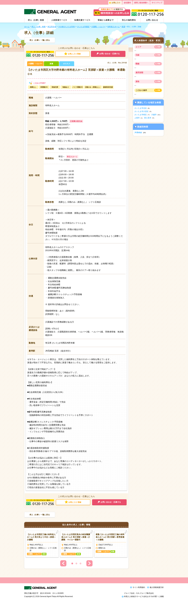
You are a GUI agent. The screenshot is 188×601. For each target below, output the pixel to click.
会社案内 (127, 3)
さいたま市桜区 (140, 115)
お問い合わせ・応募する (109, 54)
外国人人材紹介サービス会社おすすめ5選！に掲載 (144, 596)
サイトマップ (157, 3)
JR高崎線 (138, 132)
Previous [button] (63, 563)
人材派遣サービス (59, 20)
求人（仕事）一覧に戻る (40, 40)
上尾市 (137, 118)
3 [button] (80, 563)
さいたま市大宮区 (141, 111)
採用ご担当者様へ (141, 3)
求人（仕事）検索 (36, 20)
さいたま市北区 (140, 108)
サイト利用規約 (139, 587)
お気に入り (116, 3)
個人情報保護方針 (157, 587)
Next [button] (89, 563)
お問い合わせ (152, 20)
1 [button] (72, 563)
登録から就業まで (106, 20)
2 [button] (76, 563)
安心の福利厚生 (129, 20)
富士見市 (147, 118)
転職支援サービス (82, 20)
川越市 (154, 115)
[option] (42, 544)
